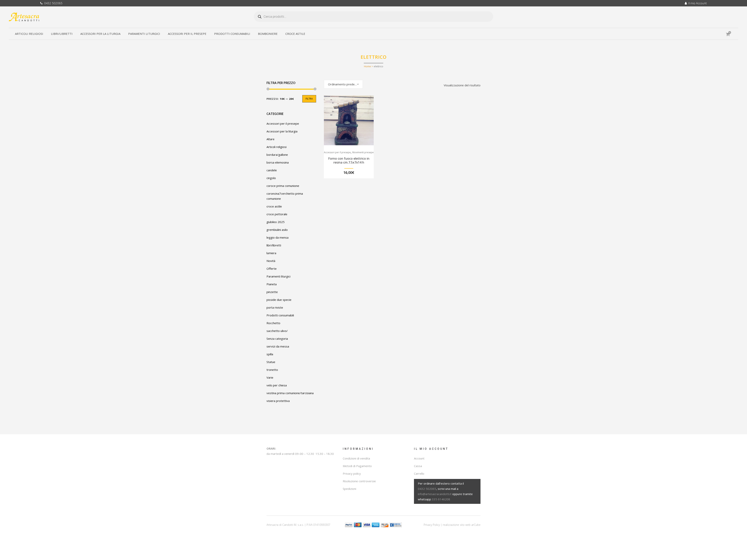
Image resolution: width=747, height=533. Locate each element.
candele (272, 170)
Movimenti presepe (363, 152)
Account (419, 458)
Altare (270, 139)
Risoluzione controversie (359, 481)
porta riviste (275, 307)
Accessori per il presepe (283, 123)
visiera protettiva (278, 401)
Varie (270, 377)
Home (367, 66)
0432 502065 (52, 3)
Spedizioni (349, 489)
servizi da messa (278, 346)
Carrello (419, 473)
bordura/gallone (277, 155)
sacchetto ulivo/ (277, 331)
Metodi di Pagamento (357, 466)
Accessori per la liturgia (282, 131)
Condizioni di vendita (356, 458)
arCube (475, 525)
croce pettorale (277, 214)
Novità (271, 261)
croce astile (274, 206)
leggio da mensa (277, 237)
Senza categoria (277, 338)
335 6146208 (441, 499)
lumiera (271, 253)
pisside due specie (279, 300)
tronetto (272, 370)
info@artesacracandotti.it (435, 494)
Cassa (418, 466)
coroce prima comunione (283, 186)
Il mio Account (697, 3)
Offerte (272, 268)
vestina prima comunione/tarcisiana (290, 393)
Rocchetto (273, 323)
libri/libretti (274, 245)
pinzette (272, 292)
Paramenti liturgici (278, 276)
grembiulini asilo (277, 230)
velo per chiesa (277, 385)
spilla (270, 354)
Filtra (309, 98)
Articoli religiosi (277, 147)
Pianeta (272, 284)
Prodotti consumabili (280, 315)
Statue (271, 362)
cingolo (271, 178)
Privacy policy (352, 473)
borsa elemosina (278, 162)
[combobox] (343, 84)
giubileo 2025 (276, 222)
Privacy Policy (432, 525)
